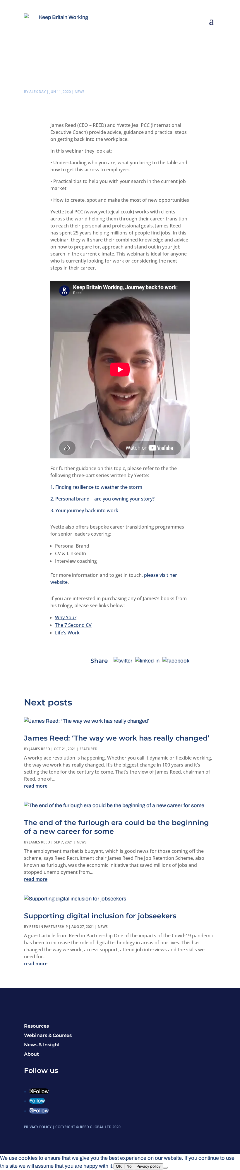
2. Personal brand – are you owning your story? (102, 499)
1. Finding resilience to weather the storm (96, 487)
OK (119, 1166)
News (80, 91)
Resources (36, 1026)
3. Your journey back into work (84, 510)
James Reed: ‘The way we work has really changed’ (116, 738)
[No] (165, 1168)
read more (35, 786)
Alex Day (37, 91)
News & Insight (42, 1045)
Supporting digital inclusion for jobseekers (100, 916)
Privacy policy (148, 1166)
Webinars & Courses (48, 1035)
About (31, 1054)
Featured (88, 748)
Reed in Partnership (48, 926)
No (129, 1166)
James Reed (39, 748)
